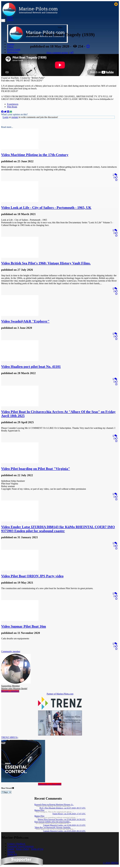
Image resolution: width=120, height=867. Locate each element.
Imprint (10, 849)
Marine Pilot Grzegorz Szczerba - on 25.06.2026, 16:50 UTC (62, 819)
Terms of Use (37, 849)
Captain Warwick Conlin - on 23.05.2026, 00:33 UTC (64, 831)
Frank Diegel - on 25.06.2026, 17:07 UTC (69, 814)
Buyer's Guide (13, 49)
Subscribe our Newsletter (49, 784)
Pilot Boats (12, 106)
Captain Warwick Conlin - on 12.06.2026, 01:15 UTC (64, 825)
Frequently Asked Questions (20, 846)
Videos (10, 47)
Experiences (12, 104)
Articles (10, 44)
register (14, 117)
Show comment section (57, 52)
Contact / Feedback (16, 843)
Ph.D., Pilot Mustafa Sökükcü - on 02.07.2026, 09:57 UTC (63, 808)
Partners (11, 851)
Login (5, 117)
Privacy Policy (22, 849)
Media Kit (12, 854)
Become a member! (10, 691)
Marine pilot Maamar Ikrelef (14, 687)
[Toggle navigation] (3, 20)
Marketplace (12, 52)
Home (10, 17)
